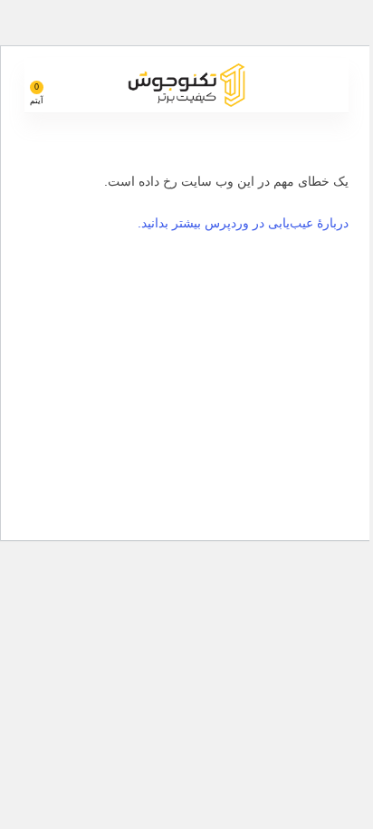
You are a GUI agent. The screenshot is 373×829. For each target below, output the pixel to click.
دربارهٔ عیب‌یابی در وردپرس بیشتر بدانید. (243, 223)
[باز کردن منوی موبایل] (327, 85)
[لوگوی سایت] (186, 84)
